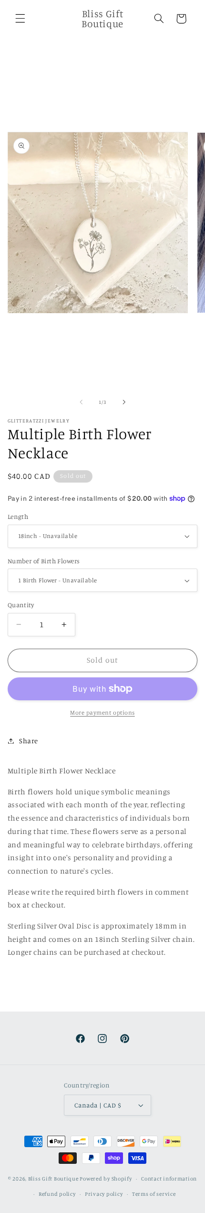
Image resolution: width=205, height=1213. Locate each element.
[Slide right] (123, 402)
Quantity (21, 605)
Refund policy (57, 1194)
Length (18, 516)
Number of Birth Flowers (44, 561)
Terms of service (154, 1194)
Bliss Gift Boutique (53, 1178)
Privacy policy (104, 1194)
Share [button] (28, 741)
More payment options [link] (102, 712)
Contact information (169, 1178)
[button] (20, 19)
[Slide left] (81, 402)
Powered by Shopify (106, 1178)
